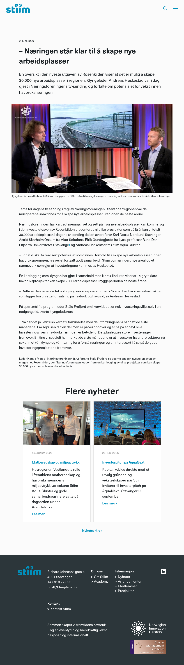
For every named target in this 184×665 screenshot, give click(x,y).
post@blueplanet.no (62, 587)
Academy (101, 581)
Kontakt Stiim (60, 608)
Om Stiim (101, 576)
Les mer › (39, 513)
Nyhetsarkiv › (92, 530)
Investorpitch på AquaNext (123, 462)
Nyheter (124, 576)
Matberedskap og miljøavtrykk (55, 462)
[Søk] (165, 8)
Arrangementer (129, 581)
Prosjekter (126, 590)
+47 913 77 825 (59, 581)
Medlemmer (127, 586)
